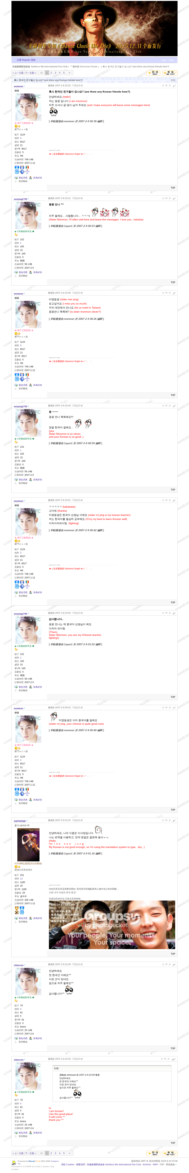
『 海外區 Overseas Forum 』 (85, 66)
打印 (173, 80)
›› (69, 72)
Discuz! (32, 1161)
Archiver (147, 1164)
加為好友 (37, 177)
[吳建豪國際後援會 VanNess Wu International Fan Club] (94, 55)
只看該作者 (77, 85)
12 (21, 878)
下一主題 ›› (30, 73)
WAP (155, 1164)
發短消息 (23, 177)
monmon (18, 86)
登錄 (33, 60)
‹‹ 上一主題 (18, 73)
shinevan (18, 965)
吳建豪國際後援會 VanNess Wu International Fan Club (39, 66)
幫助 (171, 60)
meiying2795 (20, 199)
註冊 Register (23, 60)
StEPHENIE (20, 821)
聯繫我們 (80, 1164)
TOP (173, 188)
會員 (164, 60)
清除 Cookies (67, 1164)
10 (174, 1059)
